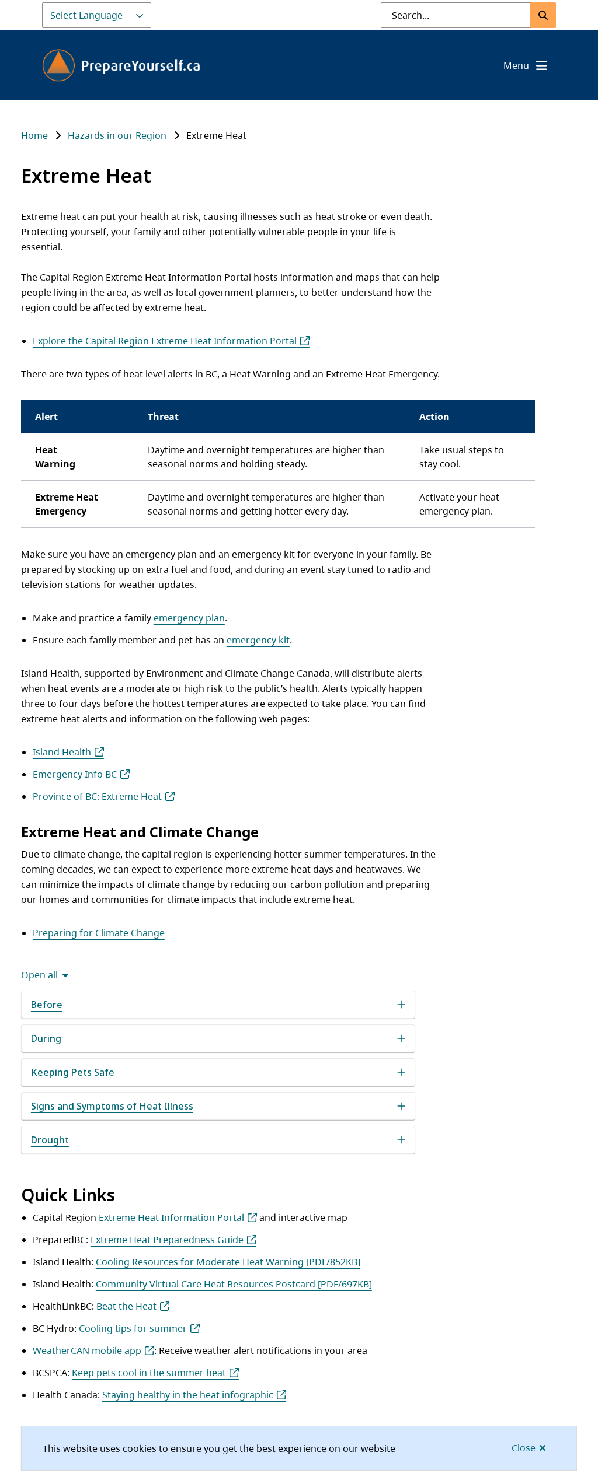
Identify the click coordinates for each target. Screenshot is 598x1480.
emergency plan (189, 617)
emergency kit (258, 640)
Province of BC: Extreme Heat (97, 796)
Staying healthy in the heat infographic (187, 1394)
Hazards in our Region (117, 135)
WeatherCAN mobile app (87, 1350)
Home (34, 135)
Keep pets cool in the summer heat (149, 1372)
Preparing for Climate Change (99, 932)
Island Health (62, 752)
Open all (39, 974)
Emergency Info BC (75, 774)
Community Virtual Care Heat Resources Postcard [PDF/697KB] (234, 1284)
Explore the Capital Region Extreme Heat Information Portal (165, 340)
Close (524, 1447)
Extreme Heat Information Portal (171, 1217)
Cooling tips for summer (133, 1328)
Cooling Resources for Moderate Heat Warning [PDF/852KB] (228, 1261)
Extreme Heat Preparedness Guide (167, 1239)
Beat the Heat (126, 1306)
